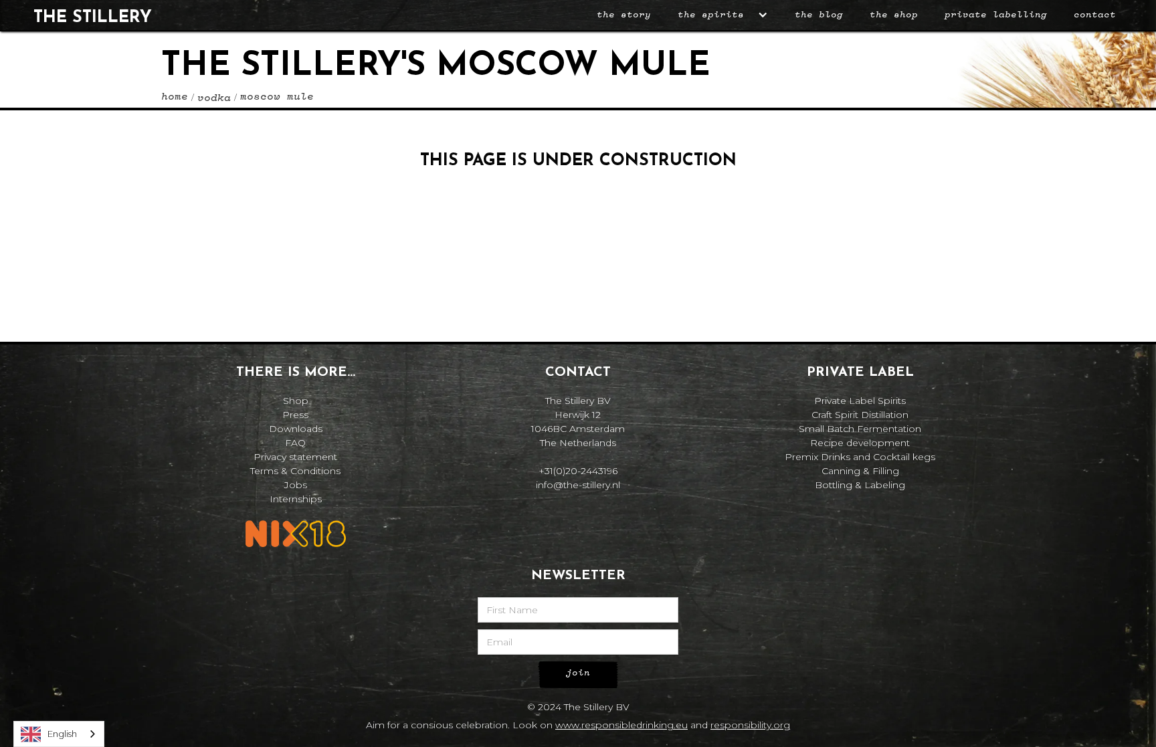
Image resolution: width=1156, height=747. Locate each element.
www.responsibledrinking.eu (621, 725)
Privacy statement (295, 457)
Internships (296, 499)
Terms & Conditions (295, 471)
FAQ (295, 443)
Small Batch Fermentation (860, 429)
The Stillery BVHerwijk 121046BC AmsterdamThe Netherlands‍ (578, 422)
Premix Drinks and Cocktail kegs (860, 457)
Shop (295, 401)
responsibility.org (750, 725)
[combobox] (58, 734)
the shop (894, 14)
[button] (722, 15)
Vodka (214, 98)
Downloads (295, 429)
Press (295, 415)
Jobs (295, 485)
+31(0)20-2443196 (578, 471)
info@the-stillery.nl (578, 485)
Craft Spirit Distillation (859, 415)
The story (624, 14)
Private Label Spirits (860, 401)
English (62, 733)
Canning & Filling (860, 471)
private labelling (996, 14)
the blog (819, 14)
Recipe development (860, 443)
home (174, 97)
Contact (1095, 14)
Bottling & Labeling (860, 485)
